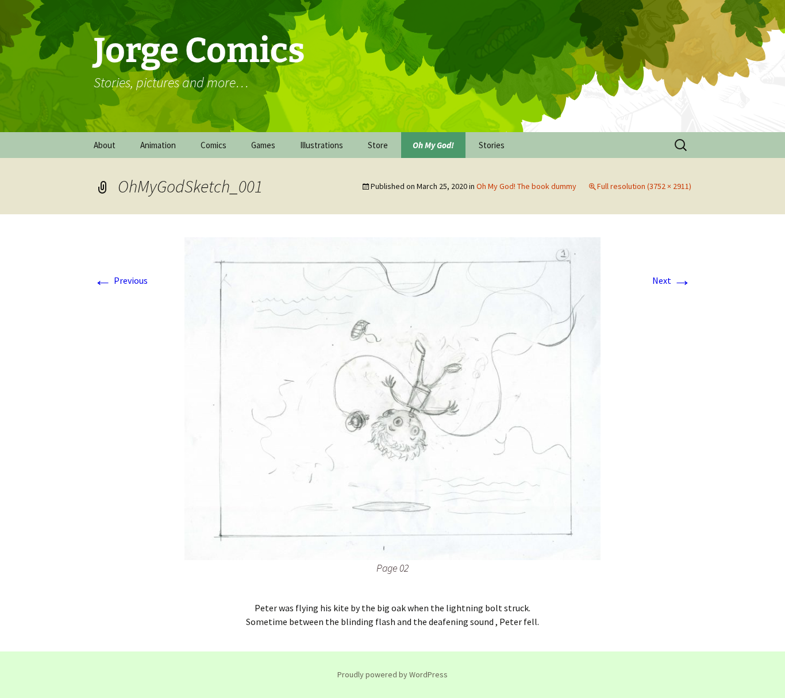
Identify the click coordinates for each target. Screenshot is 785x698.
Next (671, 280)
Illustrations (321, 145)
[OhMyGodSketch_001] (392, 397)
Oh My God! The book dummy (526, 186)
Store (378, 145)
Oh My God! (433, 145)
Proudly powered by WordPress (392, 674)
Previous (121, 280)
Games (263, 145)
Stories (492, 145)
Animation (158, 145)
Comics (213, 145)
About (105, 145)
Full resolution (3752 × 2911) (644, 186)
